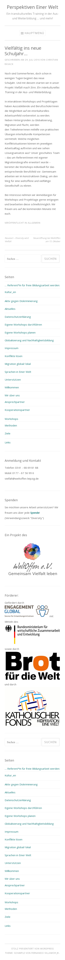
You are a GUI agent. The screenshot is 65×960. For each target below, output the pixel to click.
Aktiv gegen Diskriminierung (21, 301)
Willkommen (12, 387)
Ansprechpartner (15, 402)
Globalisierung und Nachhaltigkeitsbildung (29, 340)
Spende (34, 512)
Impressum (11, 348)
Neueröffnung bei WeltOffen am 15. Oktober (46, 240)
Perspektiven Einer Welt (32, 7)
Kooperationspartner (17, 410)
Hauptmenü (34, 33)
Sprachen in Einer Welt (18, 371)
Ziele (7, 433)
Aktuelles (10, 308)
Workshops (11, 419)
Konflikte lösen (13, 356)
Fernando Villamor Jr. (45, 953)
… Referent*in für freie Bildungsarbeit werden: (32, 285)
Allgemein (34, 222)
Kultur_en (10, 292)
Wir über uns (12, 395)
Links (8, 442)
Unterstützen (13, 379)
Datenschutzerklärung (18, 316)
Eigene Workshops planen (20, 332)
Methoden (11, 425)
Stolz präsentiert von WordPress (32, 948)
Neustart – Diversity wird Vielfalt (16, 240)
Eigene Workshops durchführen (23, 324)
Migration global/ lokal (18, 364)
